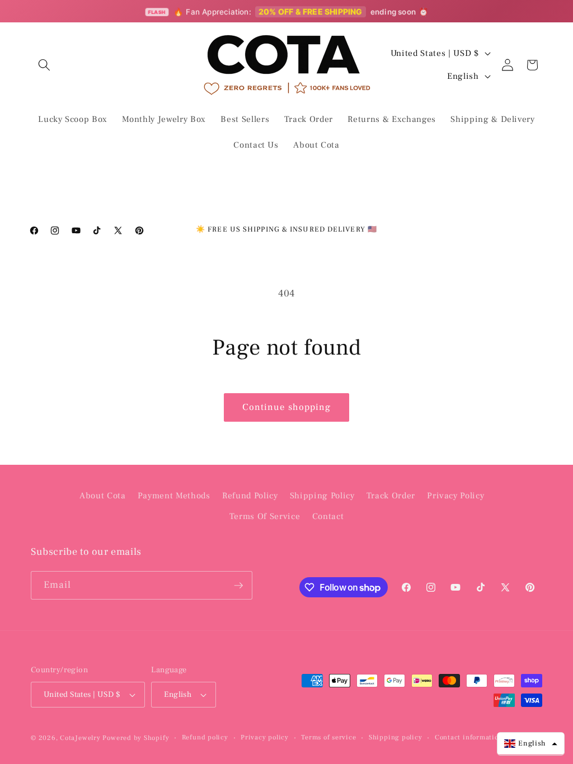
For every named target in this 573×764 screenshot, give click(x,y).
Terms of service (328, 737)
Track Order (391, 495)
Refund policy (205, 737)
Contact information (469, 737)
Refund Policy (250, 495)
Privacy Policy (455, 495)
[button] (44, 64)
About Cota (102, 495)
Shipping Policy (322, 495)
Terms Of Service (264, 516)
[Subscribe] (238, 585)
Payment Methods (174, 495)
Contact (328, 516)
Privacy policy (265, 737)
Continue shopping (286, 407)
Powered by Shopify (135, 737)
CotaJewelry (80, 737)
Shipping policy (395, 737)
